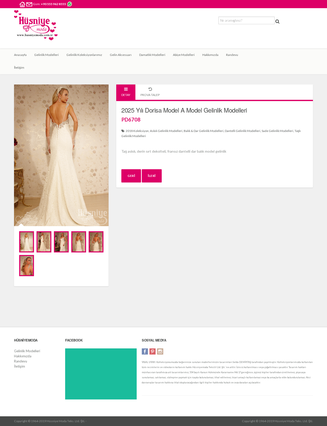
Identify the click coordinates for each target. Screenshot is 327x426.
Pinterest (152, 351)
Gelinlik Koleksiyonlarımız (84, 55)
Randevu (232, 55)
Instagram (160, 351)
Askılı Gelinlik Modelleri (166, 131)
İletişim (19, 67)
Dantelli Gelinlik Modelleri (242, 131)
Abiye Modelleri (184, 55)
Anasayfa (20, 55)
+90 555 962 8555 (53, 4)
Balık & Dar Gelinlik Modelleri (204, 131)
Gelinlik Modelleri (46, 55)
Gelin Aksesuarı (121, 55)
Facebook (145, 351)
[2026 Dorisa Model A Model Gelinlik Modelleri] (26, 241)
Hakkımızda (210, 55)
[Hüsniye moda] (35, 29)
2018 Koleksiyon (137, 131)
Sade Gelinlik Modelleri (277, 131)
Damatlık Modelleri (152, 55)
